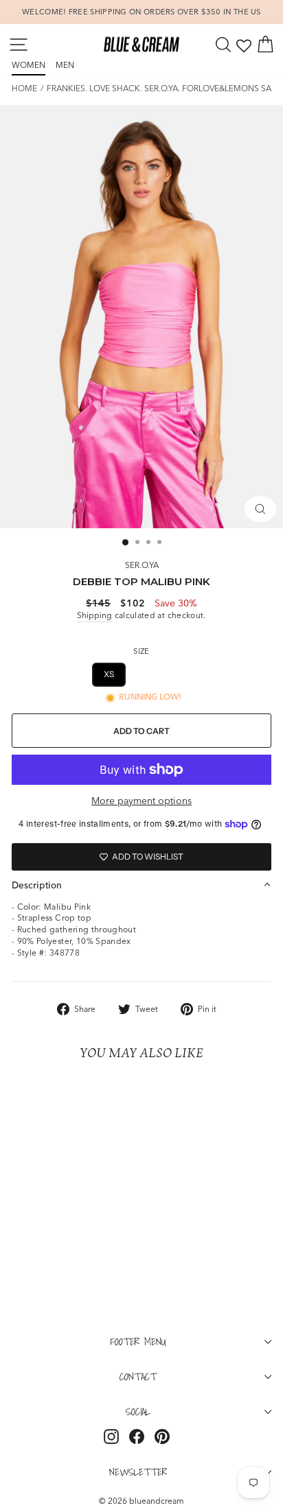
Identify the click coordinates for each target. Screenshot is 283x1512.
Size (141, 651)
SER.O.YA (142, 565)
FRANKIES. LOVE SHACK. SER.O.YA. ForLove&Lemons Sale (163, 88)
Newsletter (138, 1471)
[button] (141, 885)
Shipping (94, 615)
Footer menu (138, 1341)
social (138, 1411)
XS (109, 674)
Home (24, 88)
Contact (138, 1376)
